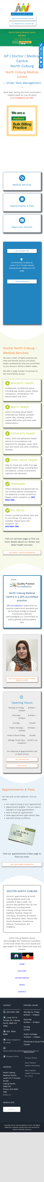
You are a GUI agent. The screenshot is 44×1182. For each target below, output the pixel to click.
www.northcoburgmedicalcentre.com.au (21, 1051)
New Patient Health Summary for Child (32, 1073)
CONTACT (22, 992)
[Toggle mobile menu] (40, 4)
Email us (7, 1095)
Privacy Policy (13, 1056)
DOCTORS (22, 971)
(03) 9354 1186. (12, 526)
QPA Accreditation (15, 605)
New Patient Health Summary (32, 1064)
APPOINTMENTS (22, 978)
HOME (22, 964)
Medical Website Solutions (22, 1129)
